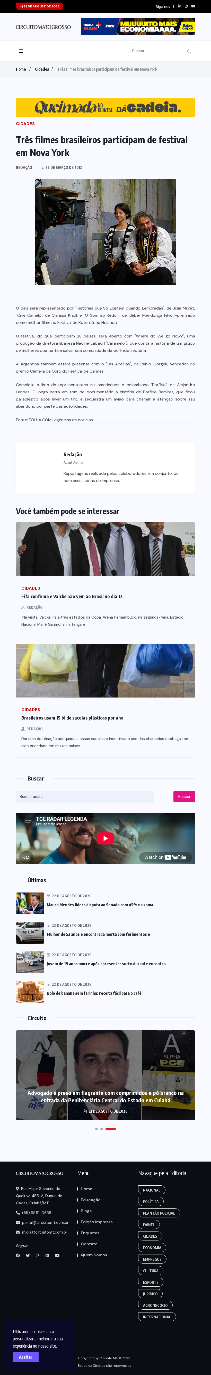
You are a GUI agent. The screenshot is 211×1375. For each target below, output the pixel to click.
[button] (96, 1129)
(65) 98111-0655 (36, 1212)
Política (151, 1201)
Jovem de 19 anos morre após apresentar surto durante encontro (106, 963)
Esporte (151, 1282)
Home (21, 69)
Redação (35, 607)
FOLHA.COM (40, 420)
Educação (91, 1200)
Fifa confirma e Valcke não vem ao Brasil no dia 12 (72, 596)
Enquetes (90, 1233)
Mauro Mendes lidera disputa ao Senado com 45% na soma (100, 904)
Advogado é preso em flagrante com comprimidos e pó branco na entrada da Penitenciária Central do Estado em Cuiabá (106, 1096)
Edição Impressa (97, 1222)
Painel (149, 1225)
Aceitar (25, 1357)
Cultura (151, 1271)
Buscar (184, 796)
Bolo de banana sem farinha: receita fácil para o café (94, 993)
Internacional (157, 1317)
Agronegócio (155, 1305)
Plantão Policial (159, 1213)
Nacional (152, 1190)
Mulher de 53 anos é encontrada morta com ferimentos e (98, 934)
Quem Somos (94, 1255)
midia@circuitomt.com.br (44, 1232)
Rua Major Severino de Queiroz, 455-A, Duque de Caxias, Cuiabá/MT (39, 1196)
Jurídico (150, 1294)
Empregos (152, 1259)
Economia (152, 1248)
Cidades (42, 69)
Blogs (86, 1211)
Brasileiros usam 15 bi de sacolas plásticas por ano (72, 718)
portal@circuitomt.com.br (44, 1222)
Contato (89, 1244)
